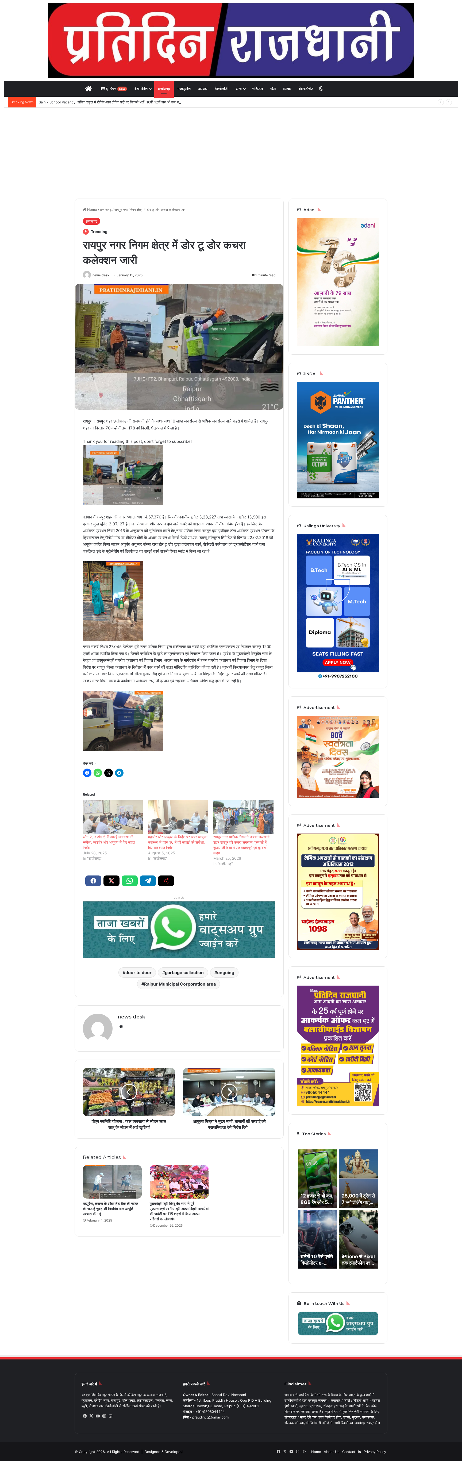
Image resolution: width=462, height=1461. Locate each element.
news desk (101, 275)
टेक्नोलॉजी (221, 88)
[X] (91, 1416)
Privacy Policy (375, 1452)
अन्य (239, 88)
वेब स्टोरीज (306, 88)
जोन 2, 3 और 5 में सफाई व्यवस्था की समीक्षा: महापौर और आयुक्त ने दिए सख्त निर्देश (109, 842)
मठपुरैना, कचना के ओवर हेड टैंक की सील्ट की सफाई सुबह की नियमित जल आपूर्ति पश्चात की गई (110, 1208)
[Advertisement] (231, 153)
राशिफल (257, 88)
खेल (273, 88)
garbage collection (184, 972)
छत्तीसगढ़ (164, 88)
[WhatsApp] (110, 1416)
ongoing (225, 972)
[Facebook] (85, 1416)
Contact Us (351, 1452)
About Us (332, 1452)
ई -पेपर (115, 88)
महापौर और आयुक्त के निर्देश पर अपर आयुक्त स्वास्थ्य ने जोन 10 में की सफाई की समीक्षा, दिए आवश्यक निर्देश (177, 842)
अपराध (202, 88)
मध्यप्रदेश (184, 88)
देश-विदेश (141, 88)
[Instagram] (104, 1416)
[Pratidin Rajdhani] (231, 40)
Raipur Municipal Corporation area (180, 984)
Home (91, 209)
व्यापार (287, 88)
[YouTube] (97, 1416)
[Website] (121, 1026)
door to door (138, 972)
